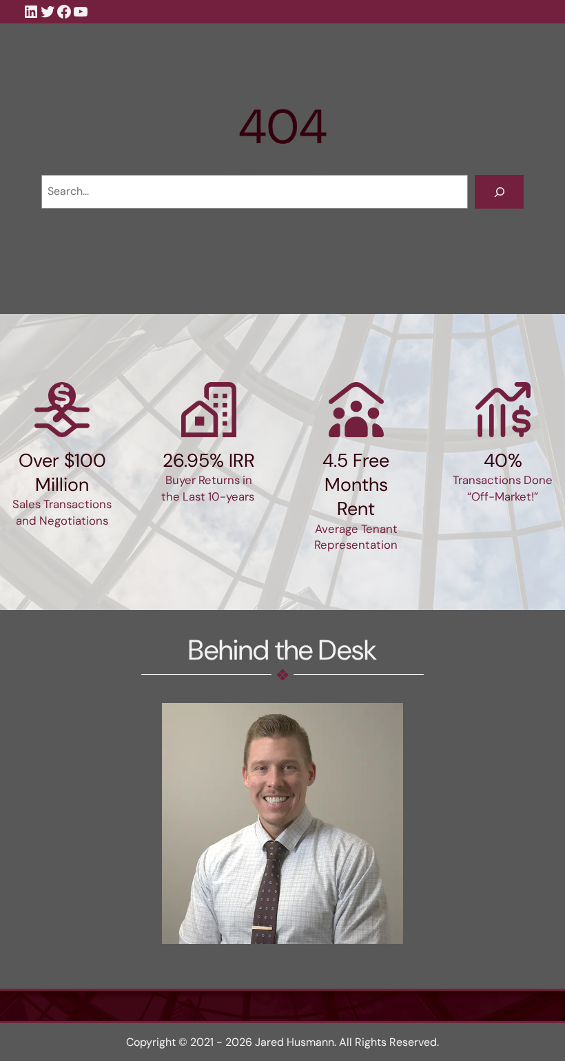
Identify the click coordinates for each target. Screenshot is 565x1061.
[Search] (499, 192)
